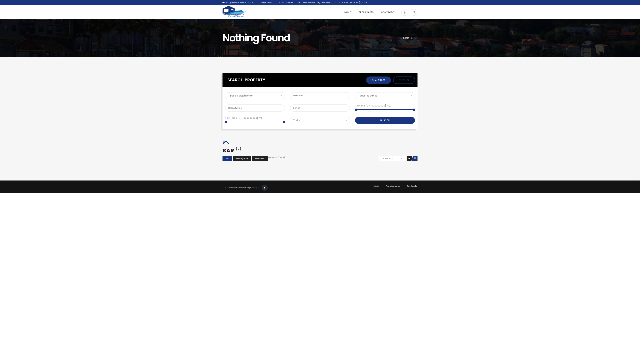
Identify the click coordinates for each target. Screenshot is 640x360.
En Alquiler (378, 80)
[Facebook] (265, 188)
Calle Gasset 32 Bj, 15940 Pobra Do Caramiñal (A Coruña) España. (334, 2)
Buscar (385, 120)
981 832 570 (267, 2)
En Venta (404, 80)
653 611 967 (287, 2)
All (227, 158)
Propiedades (393, 186)
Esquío (256, 187)
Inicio (406, 38)
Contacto (412, 186)
